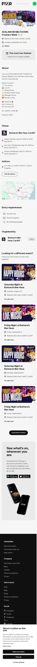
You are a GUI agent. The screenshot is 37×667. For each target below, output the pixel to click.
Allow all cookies (18, 652)
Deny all (18, 657)
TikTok (8, 614)
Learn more (7, 646)
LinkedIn (9, 624)
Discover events (10, 546)
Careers (7, 570)
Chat (6, 587)
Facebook (10, 617)
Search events (23, 4)
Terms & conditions (11, 573)
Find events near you (11, 549)
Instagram (10, 611)
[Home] (7, 4)
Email (6, 594)
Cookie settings (18, 662)
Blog (5, 567)
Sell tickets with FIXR (12, 563)
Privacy (6, 576)
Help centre (8, 553)
